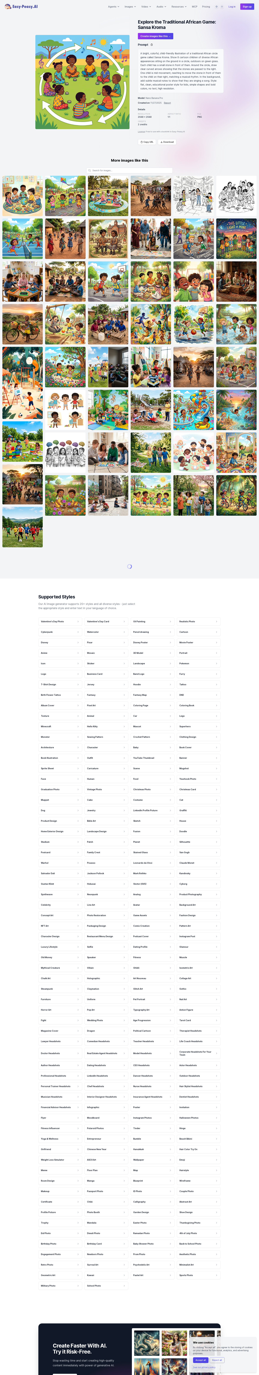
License (141, 131)
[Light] (222, 6)
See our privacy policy (204, 1367)
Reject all (217, 1360)
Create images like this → (155, 36)
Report (167, 103)
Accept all (201, 1360)
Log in (232, 6)
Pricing (206, 6)
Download (168, 142)
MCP (194, 6)
